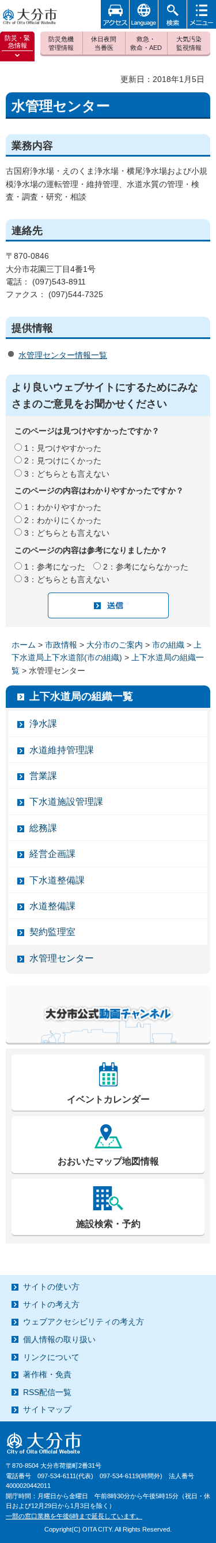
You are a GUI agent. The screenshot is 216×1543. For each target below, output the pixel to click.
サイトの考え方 (51, 1304)
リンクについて (51, 1357)
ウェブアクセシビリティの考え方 (83, 1321)
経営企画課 (52, 854)
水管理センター (61, 958)
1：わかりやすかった (62, 507)
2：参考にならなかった (145, 566)
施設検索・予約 (108, 1224)
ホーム (24, 644)
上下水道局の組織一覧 (81, 696)
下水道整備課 (57, 880)
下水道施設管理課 (66, 801)
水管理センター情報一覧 (62, 355)
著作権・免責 (47, 1374)
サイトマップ (47, 1409)
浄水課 (43, 723)
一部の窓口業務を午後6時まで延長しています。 (74, 1516)
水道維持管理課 (61, 750)
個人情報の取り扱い (59, 1339)
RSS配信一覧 (47, 1392)
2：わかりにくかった (62, 520)
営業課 (43, 776)
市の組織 (168, 644)
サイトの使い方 (51, 1286)
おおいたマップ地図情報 (108, 1161)
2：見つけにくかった (62, 460)
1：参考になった (54, 566)
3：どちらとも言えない (66, 473)
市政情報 (61, 644)
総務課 (43, 828)
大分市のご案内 (114, 644)
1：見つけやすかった (62, 448)
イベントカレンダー (108, 1099)
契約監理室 (52, 932)
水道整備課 (52, 906)
